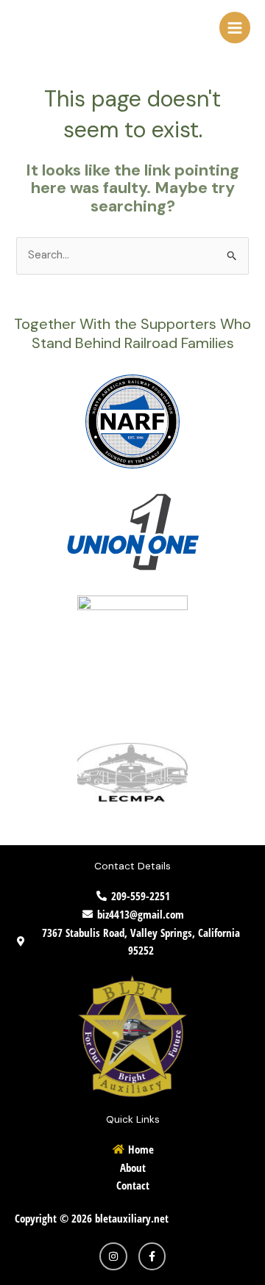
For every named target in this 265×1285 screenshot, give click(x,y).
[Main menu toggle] (234, 27)
